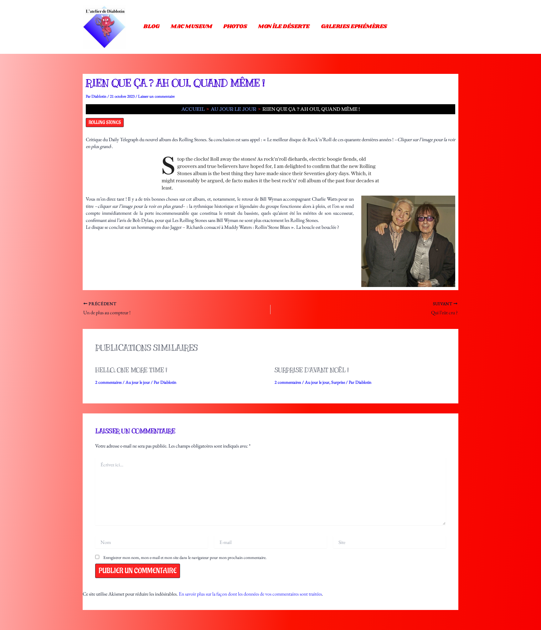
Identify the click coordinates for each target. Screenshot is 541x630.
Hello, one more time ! (131, 370)
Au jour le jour (138, 382)
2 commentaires (108, 382)
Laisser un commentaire (156, 96)
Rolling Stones (105, 122)
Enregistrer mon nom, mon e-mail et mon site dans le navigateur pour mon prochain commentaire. (184, 557)
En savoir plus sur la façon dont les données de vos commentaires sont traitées (250, 594)
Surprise (338, 382)
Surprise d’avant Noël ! (312, 370)
